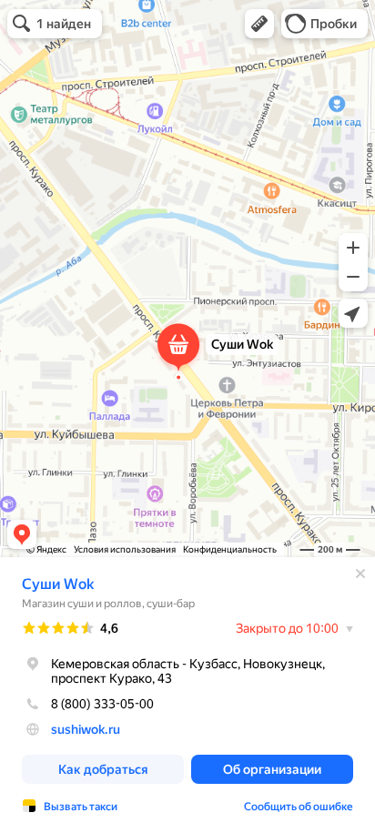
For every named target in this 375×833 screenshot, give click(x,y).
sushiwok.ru (85, 729)
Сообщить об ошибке (298, 806)
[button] (259, 23)
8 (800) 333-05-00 (102, 703)
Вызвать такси (80, 806)
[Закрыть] (360, 573)
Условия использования (125, 549)
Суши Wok (58, 584)
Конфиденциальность (230, 549)
